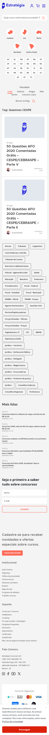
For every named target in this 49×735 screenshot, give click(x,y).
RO (21, 73)
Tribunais (22, 246)
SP (24, 77)
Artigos (32, 91)
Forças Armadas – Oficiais (16, 319)
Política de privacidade (11, 576)
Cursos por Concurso (10, 611)
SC (41, 73)
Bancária (24, 279)
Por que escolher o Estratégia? (13, 621)
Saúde (36, 272)
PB (21, 68)
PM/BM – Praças (31, 299)
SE (18, 77)
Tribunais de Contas (13, 259)
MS (41, 64)
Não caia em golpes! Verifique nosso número (19, 641)
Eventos (5, 586)
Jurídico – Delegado (13, 359)
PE (28, 68)
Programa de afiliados (10, 592)
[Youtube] (13, 674)
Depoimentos (7, 631)
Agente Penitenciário (14, 306)
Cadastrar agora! (12, 553)
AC (8, 59)
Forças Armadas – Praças (16, 326)
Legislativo (37, 246)
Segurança (6, 573)
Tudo (9, 91)
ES (15, 64)
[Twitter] (19, 674)
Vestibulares (7, 614)
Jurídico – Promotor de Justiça (18, 378)
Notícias (20, 91)
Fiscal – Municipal (33, 292)
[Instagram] (3, 674)
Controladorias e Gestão (15, 253)
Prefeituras (35, 392)
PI (34, 68)
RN (15, 73)
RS (34, 73)
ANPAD (39, 332)
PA (15, 68)
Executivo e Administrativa (16, 266)
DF (8, 64)
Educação (9, 279)
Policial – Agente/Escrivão (16, 272)
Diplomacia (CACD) (13, 339)
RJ (8, 73)
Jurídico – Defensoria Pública (17, 352)
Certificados (6, 634)
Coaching (5, 618)
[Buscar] (43, 17)
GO (21, 64)
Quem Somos (7, 569)
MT (8, 68)
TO (31, 77)
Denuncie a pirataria (10, 582)
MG (34, 64)
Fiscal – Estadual (12, 292)
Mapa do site (7, 589)
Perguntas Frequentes (10, 624)
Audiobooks (7, 637)
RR (28, 73)
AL (15, 59)
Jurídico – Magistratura (15, 365)
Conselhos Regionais (14, 392)
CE (41, 59)
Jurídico (8, 385)
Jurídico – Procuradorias (15, 372)
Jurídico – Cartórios (13, 345)
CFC (27, 332)
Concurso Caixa (29, 94)
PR (41, 68)
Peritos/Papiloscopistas (15, 312)
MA (28, 64)
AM (21, 59)
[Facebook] (8, 674)
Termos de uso (8, 579)
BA (34, 59)
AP (28, 59)
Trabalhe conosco (9, 596)
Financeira (38, 279)
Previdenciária (11, 286)
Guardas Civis (36, 306)
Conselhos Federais (26, 385)
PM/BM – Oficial (11, 299)
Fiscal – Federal (31, 286)
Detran (8, 246)
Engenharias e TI (12, 332)
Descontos (6, 628)
